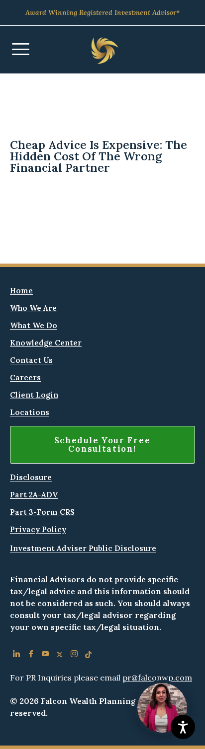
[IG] (74, 655)
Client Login (34, 395)
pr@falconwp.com (157, 677)
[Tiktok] (88, 655)
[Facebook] (30, 655)
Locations (29, 412)
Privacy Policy (38, 529)
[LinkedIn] (16, 655)
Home (21, 290)
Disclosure (31, 477)
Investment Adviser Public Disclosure (83, 548)
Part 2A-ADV (34, 494)
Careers (25, 377)
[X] (59, 655)
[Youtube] (45, 655)
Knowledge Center (46, 342)
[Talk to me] (162, 708)
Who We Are (33, 308)
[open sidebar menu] (20, 49)
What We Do (33, 325)
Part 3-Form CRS (42, 512)
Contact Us (31, 360)
